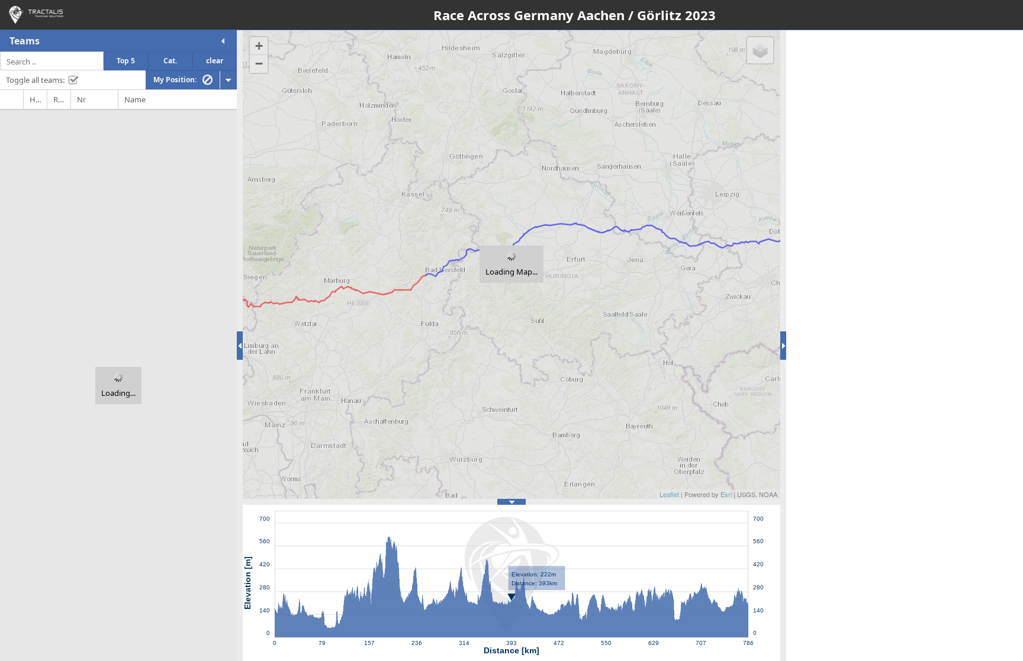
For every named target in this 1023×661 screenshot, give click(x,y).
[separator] (240, 345)
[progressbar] (118, 385)
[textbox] (52, 61)
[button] (222, 41)
